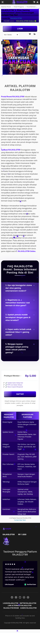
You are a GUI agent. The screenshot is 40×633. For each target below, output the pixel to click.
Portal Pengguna (19, 7)
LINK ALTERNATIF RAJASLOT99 (19, 605)
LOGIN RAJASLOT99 (10, 603)
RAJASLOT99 (16, 18)
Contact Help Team (20, 520)
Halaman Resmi (6, 7)
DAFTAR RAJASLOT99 (28, 603)
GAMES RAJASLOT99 (28, 608)
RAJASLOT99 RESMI (11, 608)
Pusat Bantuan (31, 7)
